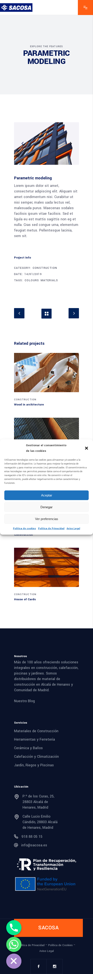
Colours (32, 280)
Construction (45, 267)
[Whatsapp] (13, 944)
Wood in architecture (29, 404)
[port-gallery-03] (46, 143)
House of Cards (25, 599)
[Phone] (13, 927)
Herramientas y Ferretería (34, 739)
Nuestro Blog (24, 701)
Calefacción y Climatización (36, 756)
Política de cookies (24, 528)
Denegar (46, 507)
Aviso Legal (73, 528)
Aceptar (46, 495)
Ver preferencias (46, 519)
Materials (49, 280)
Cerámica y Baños (28, 748)
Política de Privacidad (51, 528)
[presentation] (22, 143)
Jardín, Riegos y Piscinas (34, 764)
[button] (86, 448)
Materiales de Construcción (36, 730)
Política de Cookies (60, 945)
